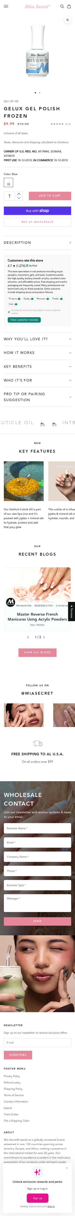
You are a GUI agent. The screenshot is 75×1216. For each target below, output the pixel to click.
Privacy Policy (12, 1076)
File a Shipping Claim (16, 1121)
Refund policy (12, 1083)
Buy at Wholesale (37, 222)
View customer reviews (24, 320)
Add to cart (50, 196)
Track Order (11, 1114)
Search (8, 1108)
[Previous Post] (29, 637)
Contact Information (16, 1102)
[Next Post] (45, 637)
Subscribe (18, 1055)
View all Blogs (37, 652)
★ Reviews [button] (72, 611)
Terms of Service (14, 1095)
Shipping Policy (13, 1089)
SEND (37, 921)
